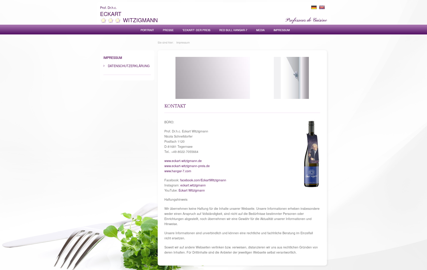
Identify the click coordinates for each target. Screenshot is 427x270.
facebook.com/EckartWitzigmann (203, 180)
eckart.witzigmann (193, 185)
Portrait (147, 30)
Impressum (282, 30)
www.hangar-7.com (177, 171)
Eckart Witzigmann (192, 190)
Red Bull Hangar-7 (233, 30)
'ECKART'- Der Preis (196, 30)
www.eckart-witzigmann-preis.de (187, 166)
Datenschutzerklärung (129, 66)
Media (260, 30)
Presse (168, 30)
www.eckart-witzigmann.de (183, 160)
